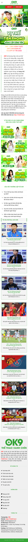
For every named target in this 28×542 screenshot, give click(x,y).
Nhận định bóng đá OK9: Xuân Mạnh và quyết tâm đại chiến (14, 318)
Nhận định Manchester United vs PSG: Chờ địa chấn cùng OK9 (14, 371)
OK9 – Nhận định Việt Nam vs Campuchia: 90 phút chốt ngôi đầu (14, 397)
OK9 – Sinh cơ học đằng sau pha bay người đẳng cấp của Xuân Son (14, 345)
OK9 (9, 517)
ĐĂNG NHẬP (19, 7)
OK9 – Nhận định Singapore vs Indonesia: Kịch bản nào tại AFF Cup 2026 (14, 424)
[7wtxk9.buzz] (14, 2)
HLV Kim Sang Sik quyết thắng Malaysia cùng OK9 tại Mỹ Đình (14, 265)
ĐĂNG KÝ (9, 7)
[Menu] (2, 2)
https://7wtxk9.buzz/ (19, 115)
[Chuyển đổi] (2, 192)
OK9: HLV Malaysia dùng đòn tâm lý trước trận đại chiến (14, 292)
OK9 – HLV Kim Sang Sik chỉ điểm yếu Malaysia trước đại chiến (14, 239)
